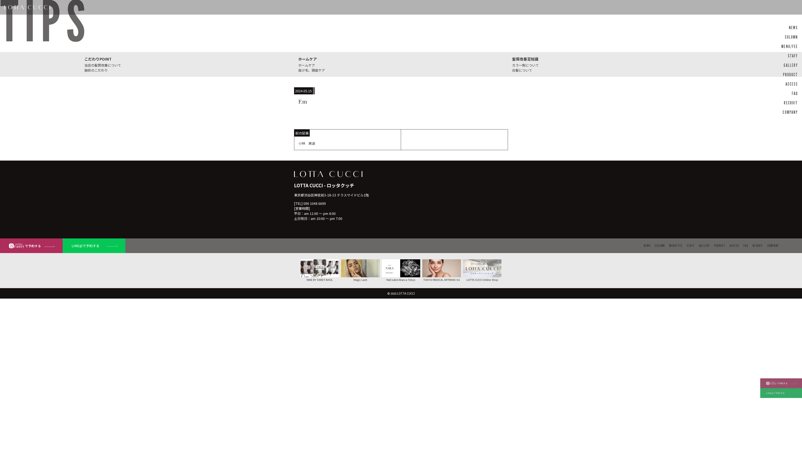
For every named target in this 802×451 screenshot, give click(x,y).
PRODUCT (790, 74)
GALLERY (791, 65)
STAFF (793, 55)
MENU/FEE (789, 46)
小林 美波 (306, 143)
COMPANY (790, 112)
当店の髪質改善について (102, 65)
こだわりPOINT (98, 59)
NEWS (793, 27)
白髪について (522, 70)
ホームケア (307, 59)
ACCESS (792, 84)
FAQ (795, 93)
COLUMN (791, 37)
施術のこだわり (96, 70)
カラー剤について (525, 65)
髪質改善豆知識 (525, 59)
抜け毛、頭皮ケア (311, 70)
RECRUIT (791, 102)
